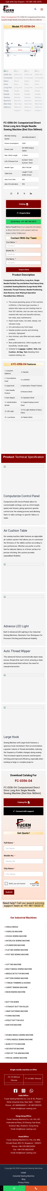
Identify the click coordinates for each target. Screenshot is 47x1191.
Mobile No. (10, 251)
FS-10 (10, 1077)
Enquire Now (25, 213)
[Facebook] (15, 1091)
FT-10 (27, 1079)
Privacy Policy (23, 1182)
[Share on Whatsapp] (11, 193)
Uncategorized (11, 17)
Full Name (9, 843)
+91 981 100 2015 (33, 1)
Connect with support (25, 811)
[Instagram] (23, 1091)
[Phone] (36, 1188)
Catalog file (22, 802)
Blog (23, 1179)
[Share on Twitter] (24, 193)
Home (3, 17)
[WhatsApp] (31, 1091)
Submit (9, 892)
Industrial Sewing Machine (23, 1176)
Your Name (10, 242)
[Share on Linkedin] (30, 193)
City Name (10, 259)
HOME (23, 1173)
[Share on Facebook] (17, 193)
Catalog (22, 204)
